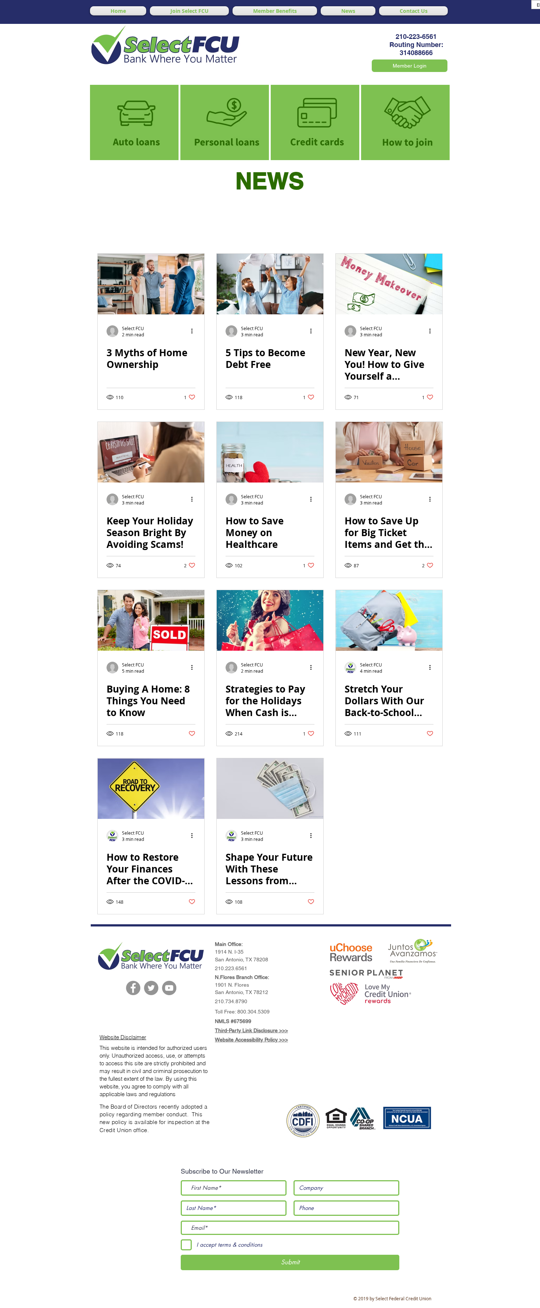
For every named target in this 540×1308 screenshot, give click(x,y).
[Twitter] (151, 988)
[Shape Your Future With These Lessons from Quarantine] (270, 788)
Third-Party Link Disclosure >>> (251, 1030)
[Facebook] (133, 988)
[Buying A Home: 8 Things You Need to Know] (151, 620)
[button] (351, 954)
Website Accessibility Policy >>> (251, 1040)
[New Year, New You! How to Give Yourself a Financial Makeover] (389, 284)
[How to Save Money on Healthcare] (270, 452)
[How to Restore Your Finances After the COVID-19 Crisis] (151, 788)
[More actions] (194, 331)
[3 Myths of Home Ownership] (151, 284)
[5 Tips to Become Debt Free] (270, 284)
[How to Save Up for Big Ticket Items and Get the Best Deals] (389, 452)
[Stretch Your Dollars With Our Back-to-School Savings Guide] (389, 620)
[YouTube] (169, 988)
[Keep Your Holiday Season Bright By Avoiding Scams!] (151, 452)
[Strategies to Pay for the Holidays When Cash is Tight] (270, 620)
